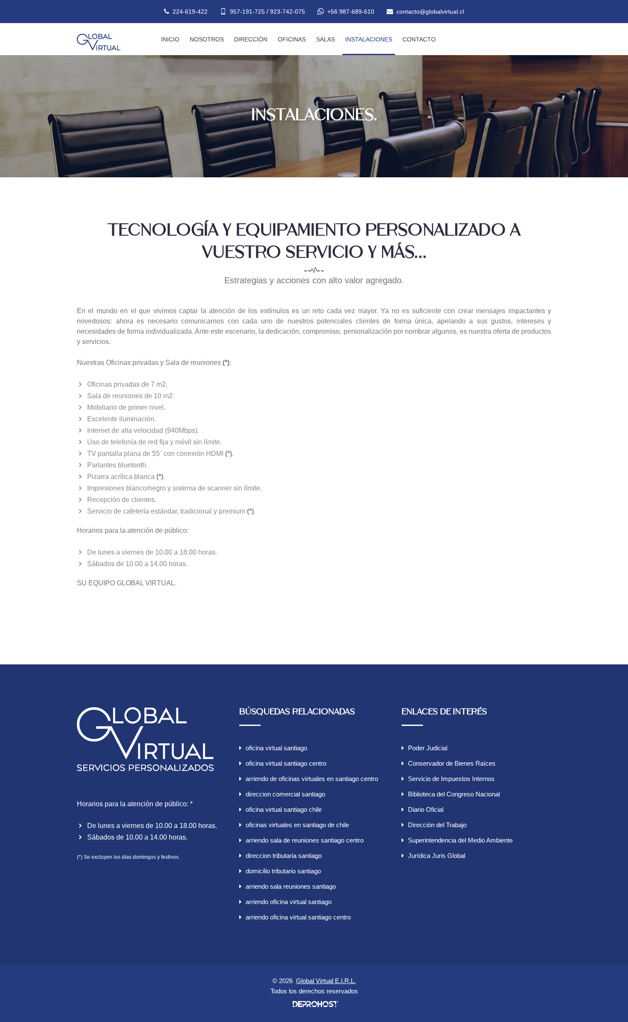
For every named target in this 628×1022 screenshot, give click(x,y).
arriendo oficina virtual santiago (289, 901)
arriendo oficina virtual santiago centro (298, 917)
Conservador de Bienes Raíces (452, 763)
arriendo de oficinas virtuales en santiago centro (312, 778)
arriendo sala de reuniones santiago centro (305, 840)
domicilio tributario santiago (283, 871)
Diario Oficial (425, 809)
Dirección (250, 39)
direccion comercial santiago (285, 794)
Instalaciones (368, 39)
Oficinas (292, 39)
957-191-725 (247, 11)
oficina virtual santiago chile (284, 809)
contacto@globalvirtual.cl (430, 11)
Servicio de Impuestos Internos (451, 778)
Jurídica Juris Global (436, 855)
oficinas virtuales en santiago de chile (297, 824)
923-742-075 (287, 11)
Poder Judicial (427, 748)
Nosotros (207, 39)
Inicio (170, 39)
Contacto (419, 39)
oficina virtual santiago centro (286, 763)
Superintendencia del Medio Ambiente (460, 840)
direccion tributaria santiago (284, 855)
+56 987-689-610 (350, 11)
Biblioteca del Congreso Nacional (454, 794)
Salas (325, 39)
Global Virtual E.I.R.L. (326, 980)
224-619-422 (190, 11)
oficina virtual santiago (276, 748)
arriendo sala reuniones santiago (291, 886)
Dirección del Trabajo (437, 824)
